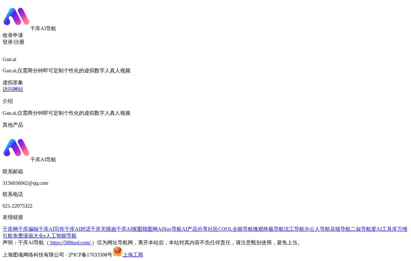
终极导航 (273, 229)
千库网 (10, 229)
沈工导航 (294, 229)
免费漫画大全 (28, 236)
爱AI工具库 (384, 229)
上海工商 (133, 254)
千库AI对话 (78, 229)
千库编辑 (28, 229)
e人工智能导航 (60, 236)
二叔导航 (361, 229)
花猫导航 (340, 229)
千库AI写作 (52, 229)
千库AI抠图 (129, 229)
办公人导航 (317, 229)
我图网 (150, 229)
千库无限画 (103, 229)
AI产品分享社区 (200, 229)
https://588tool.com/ (70, 242)
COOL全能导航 (235, 229)
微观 (258, 229)
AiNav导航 (170, 229)
